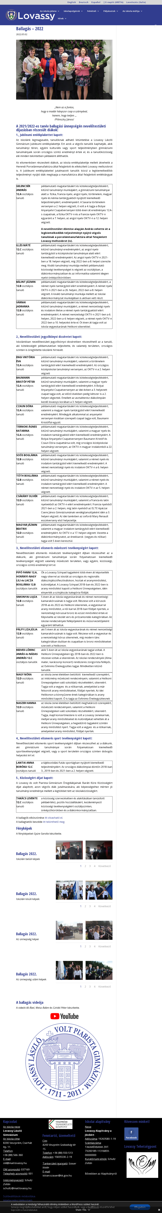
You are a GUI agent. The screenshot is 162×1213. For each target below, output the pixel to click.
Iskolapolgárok (72, 11)
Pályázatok (109, 11)
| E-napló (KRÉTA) (113, 2)
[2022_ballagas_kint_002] (99, 899)
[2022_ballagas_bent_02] (99, 859)
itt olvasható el (53, 817)
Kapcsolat (45, 18)
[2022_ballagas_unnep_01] (69, 940)
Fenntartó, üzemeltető (59, 1135)
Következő (104, 866)
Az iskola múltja (131, 11)
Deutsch (83, 2)
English (72, 2)
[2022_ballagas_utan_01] (69, 980)
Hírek (61, 18)
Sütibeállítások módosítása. (19, 1196)
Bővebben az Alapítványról (101, 1173)
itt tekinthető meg (54, 822)
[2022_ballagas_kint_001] (69, 899)
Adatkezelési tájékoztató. (18, 1200)
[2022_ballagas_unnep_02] (99, 940)
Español (95, 2)
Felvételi (91, 11)
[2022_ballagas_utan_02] (99, 980)
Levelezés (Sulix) (136, 2)
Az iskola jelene (48, 11)
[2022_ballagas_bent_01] (69, 859)
